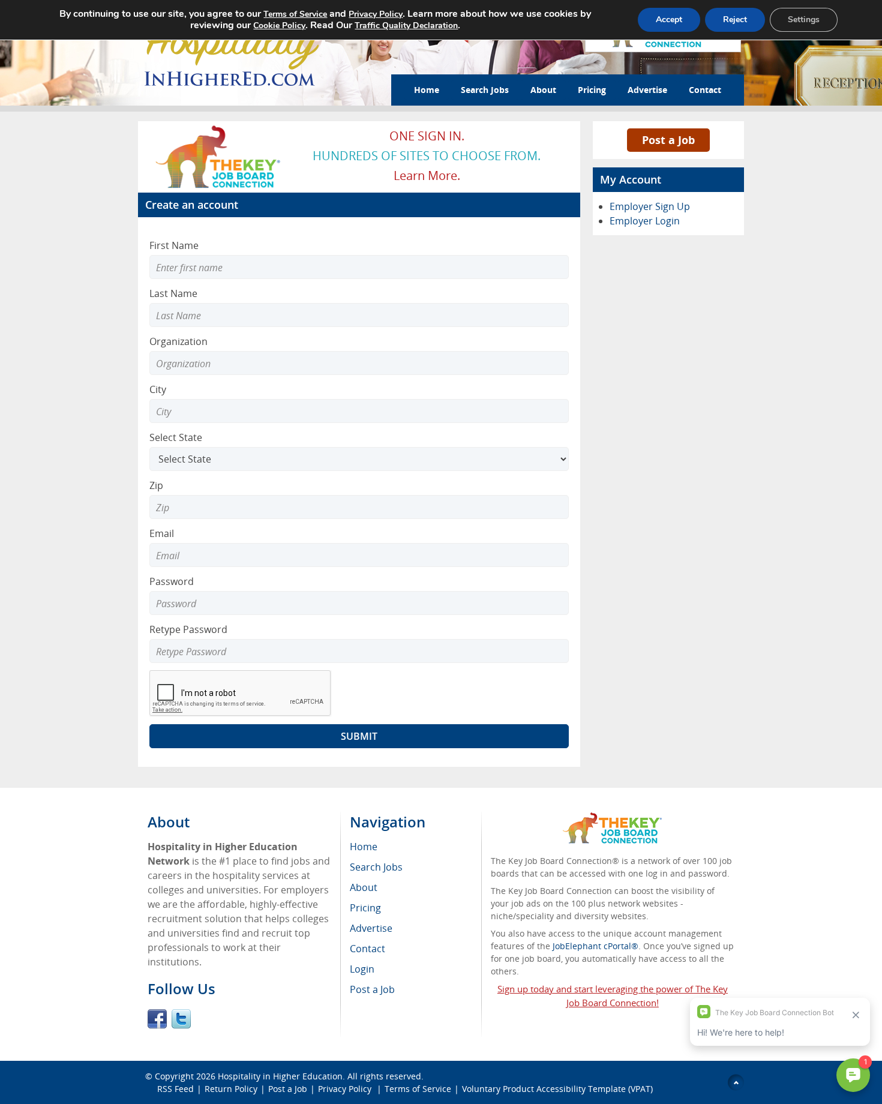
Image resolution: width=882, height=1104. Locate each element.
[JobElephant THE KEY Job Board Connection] (218, 129)
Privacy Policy (346, 1088)
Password (171, 581)
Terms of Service (418, 1088)
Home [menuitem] (363, 846)
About (543, 89)
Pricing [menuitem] (365, 907)
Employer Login (645, 220)
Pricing (592, 89)
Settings (804, 19)
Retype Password (188, 629)
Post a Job (668, 140)
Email (161, 533)
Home (426, 89)
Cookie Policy (279, 25)
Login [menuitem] (362, 969)
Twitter (181, 1018)
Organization (178, 341)
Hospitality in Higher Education (280, 1076)
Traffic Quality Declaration (406, 25)
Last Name (173, 293)
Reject (735, 19)
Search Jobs (485, 89)
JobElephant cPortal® (595, 946)
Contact (705, 89)
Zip (156, 485)
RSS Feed (175, 1088)
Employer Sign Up (650, 206)
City (157, 389)
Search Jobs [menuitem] (376, 867)
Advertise (647, 89)
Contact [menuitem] (367, 948)
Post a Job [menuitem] (372, 989)
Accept (669, 19)
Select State (175, 437)
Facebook (157, 1018)
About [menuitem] (363, 887)
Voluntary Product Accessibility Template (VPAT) (557, 1088)
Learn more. (427, 175)
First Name (174, 245)
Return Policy (231, 1088)
